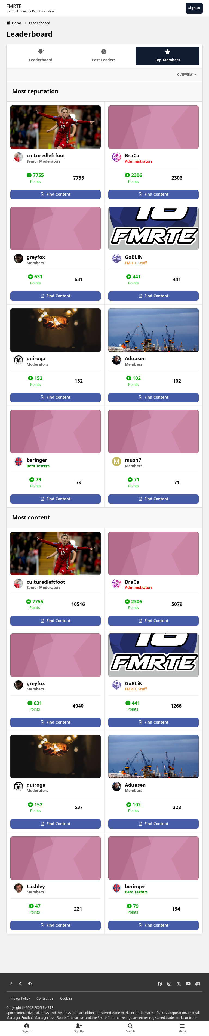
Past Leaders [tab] (104, 59)
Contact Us (44, 998)
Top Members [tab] (167, 59)
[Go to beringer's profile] (18, 461)
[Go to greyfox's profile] (18, 258)
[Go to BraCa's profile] (116, 157)
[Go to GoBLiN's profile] (116, 258)
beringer (37, 460)
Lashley (36, 886)
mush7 (133, 460)
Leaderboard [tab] (41, 59)
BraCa (132, 155)
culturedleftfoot (46, 155)
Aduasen (135, 358)
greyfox (36, 257)
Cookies (66, 998)
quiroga (36, 358)
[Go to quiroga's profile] (18, 360)
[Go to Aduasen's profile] (116, 360)
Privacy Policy (20, 998)
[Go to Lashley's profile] (18, 888)
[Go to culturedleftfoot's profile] (18, 157)
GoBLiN (134, 257)
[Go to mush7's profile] (116, 461)
